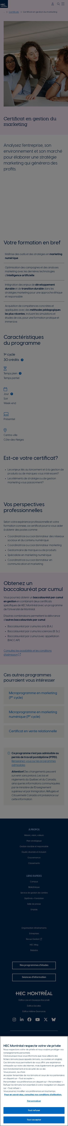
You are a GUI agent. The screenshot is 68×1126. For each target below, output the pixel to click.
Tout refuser (34, 1110)
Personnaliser (34, 1101)
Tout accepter (34, 1120)
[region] (34, 1081)
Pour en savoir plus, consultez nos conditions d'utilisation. (33, 1095)
